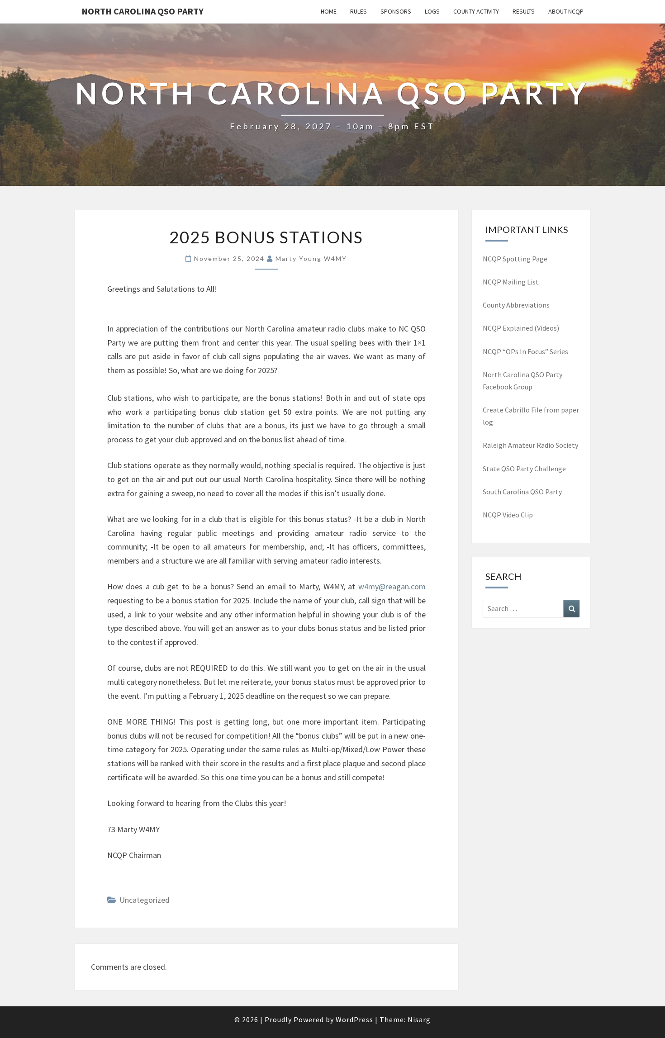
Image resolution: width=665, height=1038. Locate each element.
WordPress (354, 1019)
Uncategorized (144, 900)
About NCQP (566, 11)
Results (524, 11)
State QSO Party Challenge (524, 468)
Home (329, 11)
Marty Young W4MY (311, 258)
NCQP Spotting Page (515, 258)
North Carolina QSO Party (142, 11)
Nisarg (419, 1019)
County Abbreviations (516, 304)
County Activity (476, 11)
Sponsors (395, 11)
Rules (358, 11)
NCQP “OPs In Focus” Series (525, 351)
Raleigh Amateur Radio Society (530, 445)
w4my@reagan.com (392, 586)
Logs (432, 11)
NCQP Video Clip (508, 514)
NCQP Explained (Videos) (521, 327)
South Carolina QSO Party (522, 491)
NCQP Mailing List (511, 281)
